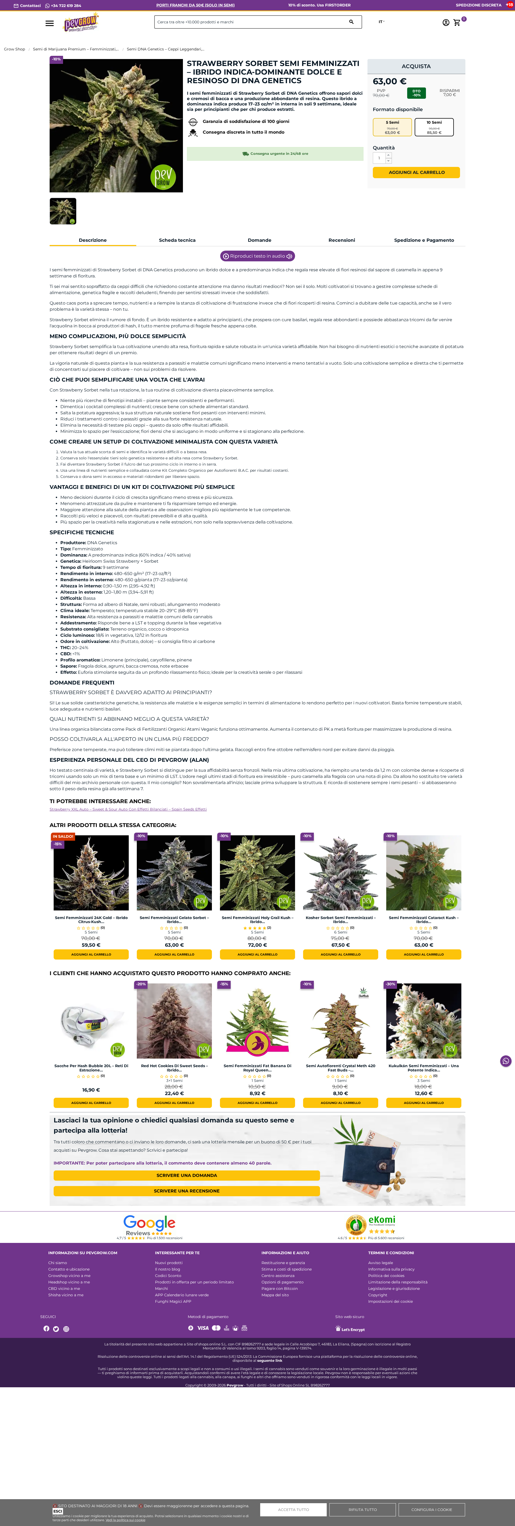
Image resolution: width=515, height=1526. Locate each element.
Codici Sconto (168, 1275)
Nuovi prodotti (169, 1262)
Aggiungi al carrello (416, 172)
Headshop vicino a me (69, 1282)
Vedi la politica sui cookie (125, 1520)
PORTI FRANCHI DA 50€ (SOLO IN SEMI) (195, 5)
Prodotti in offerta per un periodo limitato (194, 1282)
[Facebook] (46, 1329)
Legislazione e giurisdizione (394, 1288)
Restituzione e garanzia (283, 1262)
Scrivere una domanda (187, 1175)
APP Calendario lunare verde (182, 1295)
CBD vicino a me (64, 1288)
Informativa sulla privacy (391, 1269)
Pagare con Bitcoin (280, 1288)
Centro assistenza (278, 1275)
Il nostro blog (167, 1269)
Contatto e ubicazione (69, 1269)
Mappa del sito (275, 1295)
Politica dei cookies (386, 1275)
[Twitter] (57, 1329)
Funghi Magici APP (173, 1301)
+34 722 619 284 (65, 5)
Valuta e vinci (203, 89)
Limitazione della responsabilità (398, 1282)
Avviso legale (380, 1262)
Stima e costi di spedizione (287, 1269)
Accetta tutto (293, 1509)
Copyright (377, 1295)
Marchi (161, 1288)
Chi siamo (57, 1262)
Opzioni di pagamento (283, 1282)
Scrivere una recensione (187, 1191)
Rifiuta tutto (363, 1509)
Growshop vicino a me (69, 1275)
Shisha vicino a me (65, 1295)
